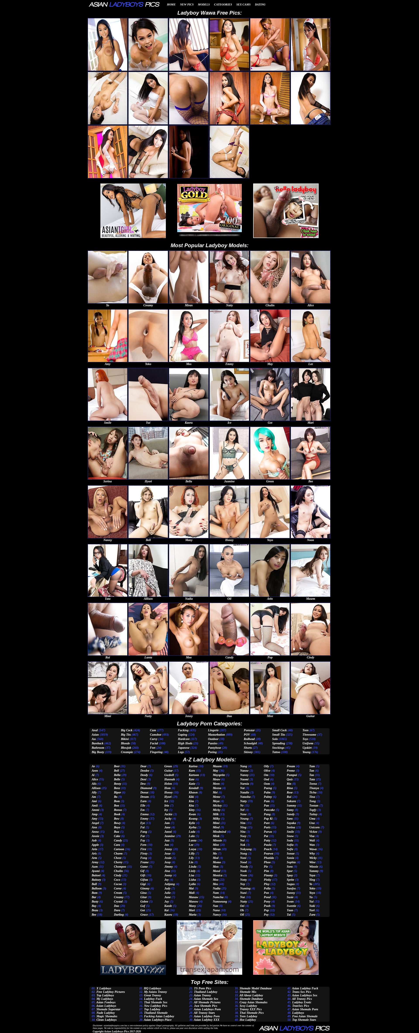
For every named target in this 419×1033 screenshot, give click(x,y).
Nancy (217, 914)
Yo (310, 884)
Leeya (192, 849)
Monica (217, 875)
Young (306, 752)
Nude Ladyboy (105, 1012)
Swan (290, 901)
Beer (117, 766)
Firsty (144, 853)
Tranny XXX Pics (251, 1009)
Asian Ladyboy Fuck (305, 988)
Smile (290, 831)
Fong (143, 858)
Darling (119, 914)
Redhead (249, 739)
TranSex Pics (300, 1005)
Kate (191, 779)
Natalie (244, 792)
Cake (117, 836)
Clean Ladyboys (106, 1019)
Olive (267, 770)
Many (192, 906)
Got (142, 910)
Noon (243, 875)
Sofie (290, 849)
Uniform (307, 743)
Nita (243, 831)
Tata (312, 779)
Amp (95, 814)
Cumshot (155, 734)
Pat (266, 836)
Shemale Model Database (256, 988)
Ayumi (96, 871)
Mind (216, 827)
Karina (193, 766)
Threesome (309, 734)
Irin (166, 805)
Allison (96, 788)
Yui (311, 901)
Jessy (167, 862)
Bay (94, 906)
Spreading (278, 743)
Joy (166, 879)
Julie (167, 892)
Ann (94, 827)
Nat (242, 788)
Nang (243, 766)
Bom (117, 801)
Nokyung (246, 849)
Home (171, 4)
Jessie (168, 858)
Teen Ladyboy (248, 1016)
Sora (290, 866)
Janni (168, 831)
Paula (267, 844)
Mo (215, 853)
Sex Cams (243, 4)
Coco (117, 879)
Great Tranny (152, 995)
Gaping (182, 734)
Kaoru (168, 914)
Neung (244, 818)
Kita (191, 805)
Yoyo (312, 892)
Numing (245, 888)
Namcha (218, 897)
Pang (267, 814)
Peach (268, 849)
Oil (242, 914)
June (167, 897)
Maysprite (219, 775)
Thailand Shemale (156, 1012)
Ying (312, 879)
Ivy (166, 810)
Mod (215, 858)
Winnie (313, 866)
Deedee (144, 770)
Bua (116, 831)
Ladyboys (298, 1012)
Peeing (212, 752)
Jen (166, 844)
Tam (312, 766)
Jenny (168, 849)
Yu (311, 897)
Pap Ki (268, 818)
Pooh (267, 906)
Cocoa (118, 884)
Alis (94, 783)
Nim (243, 823)
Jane (167, 827)
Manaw (193, 897)
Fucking (183, 730)
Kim (191, 801)
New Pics (187, 4)
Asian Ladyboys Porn (207, 1009)
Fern (143, 844)
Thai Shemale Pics (252, 1012)
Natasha (245, 796)
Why (312, 853)
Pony (267, 901)
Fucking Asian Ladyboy (159, 1016)
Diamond (146, 788)
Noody (244, 866)
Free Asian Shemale (305, 1016)
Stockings (278, 747)
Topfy (312, 810)
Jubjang (169, 884)
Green (168, 766)
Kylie (192, 823)
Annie (95, 836)
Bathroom (98, 747)
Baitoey (96, 879)
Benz (117, 788)
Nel (242, 810)
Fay (142, 840)
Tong (312, 801)
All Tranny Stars (204, 1012)
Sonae (291, 853)
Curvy (153, 739)
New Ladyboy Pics (155, 1005)
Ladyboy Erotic (301, 1002)
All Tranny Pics (302, 998)
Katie (192, 783)
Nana (216, 910)
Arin (94, 849)
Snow (290, 836)
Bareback (97, 743)
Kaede (168, 906)
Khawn (193, 792)
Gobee (144, 901)
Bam (95, 892)
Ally (94, 792)
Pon (266, 892)
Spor (290, 871)
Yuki (312, 906)
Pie (266, 866)
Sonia (290, 858)
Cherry (118, 862)
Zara (312, 914)
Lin (191, 862)
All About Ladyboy (251, 995)
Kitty (192, 810)
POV (247, 734)
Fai (142, 827)
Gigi (143, 884)
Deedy (144, 775)
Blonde (125, 743)
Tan (311, 770)
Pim (266, 871)
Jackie (168, 814)
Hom (167, 788)
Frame (144, 862)
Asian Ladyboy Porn (207, 1016)
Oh (242, 910)
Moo (215, 879)
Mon (216, 866)
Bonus (118, 810)
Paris (267, 827)
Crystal (118, 901)
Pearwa (268, 853)
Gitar (143, 897)
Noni (243, 858)
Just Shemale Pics (205, 1005)
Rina (290, 788)
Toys (305, 739)
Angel (95, 823)
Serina (291, 827)
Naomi (244, 779)
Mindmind (219, 831)
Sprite (290, 879)
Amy (94, 818)
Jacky (168, 818)
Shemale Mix (248, 992)
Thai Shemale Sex (155, 1002)
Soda (290, 840)
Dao (116, 906)
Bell (116, 770)
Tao (311, 775)
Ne (242, 805)
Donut (144, 792)
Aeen (95, 770)
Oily (266, 766)
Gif (142, 871)
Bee (94, 914)
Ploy (267, 884)
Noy (242, 884)
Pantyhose (214, 747)
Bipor (117, 792)
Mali (192, 892)
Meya (216, 801)
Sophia (291, 862)
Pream (291, 766)
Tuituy (313, 814)
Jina (167, 871)
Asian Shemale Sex (206, 998)
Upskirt (307, 747)
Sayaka (291, 823)
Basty (95, 901)
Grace (144, 914)
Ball (94, 884)
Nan (215, 906)
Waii (312, 840)
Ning (243, 827)
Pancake (269, 810)
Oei (242, 906)
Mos (215, 884)
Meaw (216, 779)
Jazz (167, 840)
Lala (192, 836)
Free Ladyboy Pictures (110, 992)
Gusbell (169, 775)
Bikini (125, 739)
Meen (216, 783)
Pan (266, 805)
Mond (216, 871)
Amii (95, 805)
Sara (290, 818)
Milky (216, 818)
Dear (143, 766)
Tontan (313, 805)
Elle (142, 805)
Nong (243, 853)
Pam (267, 801)
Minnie (217, 840)
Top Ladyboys (105, 995)
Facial (154, 743)
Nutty (243, 901)
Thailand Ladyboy (205, 992)
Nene (243, 814)
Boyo (117, 827)
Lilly (192, 853)
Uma (312, 818)
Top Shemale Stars (304, 1019)
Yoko (312, 888)
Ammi (95, 810)
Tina (312, 796)
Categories (223, 4)
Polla (267, 888)
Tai (289, 914)
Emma (144, 814)
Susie (290, 897)
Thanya (314, 788)
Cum (153, 730)
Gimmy (144, 888)
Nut (242, 897)
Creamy (119, 897)
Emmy (144, 818)
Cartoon (119, 849)
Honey (168, 792)
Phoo (267, 862)
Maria (192, 914)
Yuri (312, 910)
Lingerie (213, 730)
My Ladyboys (104, 998)
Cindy (117, 875)
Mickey (217, 805)
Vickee (313, 831)
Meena (217, 788)
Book (117, 814)
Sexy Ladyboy (248, 1005)
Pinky (267, 879)
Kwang (193, 818)
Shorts (248, 747)
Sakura (291, 801)
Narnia (244, 783)
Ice (166, 801)
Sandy (291, 814)
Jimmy (168, 866)
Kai (166, 910)
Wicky (313, 858)
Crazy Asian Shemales (253, 1002)
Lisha (192, 879)
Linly (192, 871)
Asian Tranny (202, 995)
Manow (193, 901)
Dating (260, 4)
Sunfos (291, 888)
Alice (95, 779)
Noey (243, 836)
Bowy (117, 823)
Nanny (244, 775)
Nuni (243, 892)
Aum (95, 866)
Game (144, 866)
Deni (143, 779)
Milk (216, 814)
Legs (181, 752)
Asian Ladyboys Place (158, 1019)
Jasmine (169, 836)
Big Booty (98, 752)
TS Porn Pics (202, 988)
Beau (95, 910)
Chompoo (120, 866)
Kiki (191, 796)
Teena (313, 783)
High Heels (185, 743)
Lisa (191, 875)
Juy (166, 901)
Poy (266, 914)
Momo (217, 862)
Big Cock (126, 730)
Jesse (167, 853)
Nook (243, 871)
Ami (94, 801)
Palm (267, 792)
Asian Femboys (105, 1002)
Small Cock (279, 730)
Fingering (156, 752)
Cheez (117, 858)
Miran (217, 849)
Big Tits (126, 734)
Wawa (313, 849)
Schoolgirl (250, 743)
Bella (117, 775)
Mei (215, 792)
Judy (167, 888)
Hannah (169, 779)
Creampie (127, 752)
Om (266, 775)
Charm (118, 853)
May (215, 770)
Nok (242, 844)
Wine (312, 862)
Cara (117, 844)
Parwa (268, 831)
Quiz (290, 779)
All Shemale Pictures (207, 1002)
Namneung (220, 901)
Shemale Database (251, 998)
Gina (143, 892)
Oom (267, 783)
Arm (94, 858)
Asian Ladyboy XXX (206, 1019)
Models (204, 4)
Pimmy (268, 875)
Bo (115, 796)
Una (312, 823)
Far (142, 836)
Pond (267, 897)
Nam (216, 892)
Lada (192, 831)
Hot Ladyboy (248, 1019)
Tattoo (276, 752)
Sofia (290, 844)
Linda (192, 866)
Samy (290, 810)
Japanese (183, 747)
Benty (117, 783)
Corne (118, 888)
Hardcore (184, 739)
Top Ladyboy (152, 1009)
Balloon (97, 888)
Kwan (192, 814)
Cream (118, 892)
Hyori (168, 796)
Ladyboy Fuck (153, 998)
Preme (291, 770)
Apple (95, 844)
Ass (94, 739)
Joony (168, 875)
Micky (216, 810)
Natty (243, 801)
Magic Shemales (106, 1016)
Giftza (144, 879)
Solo (275, 739)
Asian (95, 734)
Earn (143, 801)
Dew (143, 783)
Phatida (269, 858)
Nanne (244, 770)
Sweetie (291, 906)
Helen (168, 783)
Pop (266, 910)
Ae (93, 766)
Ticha (312, 792)
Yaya (312, 875)
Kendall (194, 788)
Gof (142, 906)
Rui (289, 796)
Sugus (291, 884)
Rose (290, 792)
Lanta (192, 840)
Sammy (291, 805)
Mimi (216, 823)
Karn (192, 770)
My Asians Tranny (155, 992)
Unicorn (314, 827)
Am (94, 796)
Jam (167, 823)
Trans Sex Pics (301, 992)
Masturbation (216, 734)
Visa (311, 836)
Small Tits (278, 734)
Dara (117, 910)
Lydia (192, 884)
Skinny (248, 752)
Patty (267, 840)
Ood (266, 779)
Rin (289, 783)
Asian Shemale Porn (305, 1009)
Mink (216, 836)
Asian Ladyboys (106, 1005)
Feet (152, 747)
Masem (217, 766)
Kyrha (192, 827)
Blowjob (126, 747)
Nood (243, 862)
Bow (116, 818)
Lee (191, 844)
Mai (191, 888)
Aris (94, 853)
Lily (191, 858)
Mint (216, 844)
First (143, 849)
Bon (116, 805)
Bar (94, 897)
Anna (95, 831)
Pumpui (292, 775)
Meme (216, 796)
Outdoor (213, 739)
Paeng (268, 788)
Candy (118, 840)
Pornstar (249, 730)
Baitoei (96, 875)
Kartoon (194, 775)
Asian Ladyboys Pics (116, 1031)
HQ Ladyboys (152, 988)
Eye (142, 823)
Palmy (268, 796)
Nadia (216, 888)
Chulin (118, 871)
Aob (94, 840)
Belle (117, 779)
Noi (242, 840)
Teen (305, 730)
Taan (290, 910)
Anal (95, 730)
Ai (93, 775)
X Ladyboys (103, 988)
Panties (212, 743)
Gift (142, 875)
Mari (192, 910)
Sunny (291, 892)
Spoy (290, 875)
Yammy (314, 871)
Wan (312, 844)
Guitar (168, 770)
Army (95, 862)
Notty (243, 879)
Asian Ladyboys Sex (304, 995)
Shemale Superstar (108, 1009)
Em (142, 810)
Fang (143, 831)
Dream (144, 796)
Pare (267, 823)
